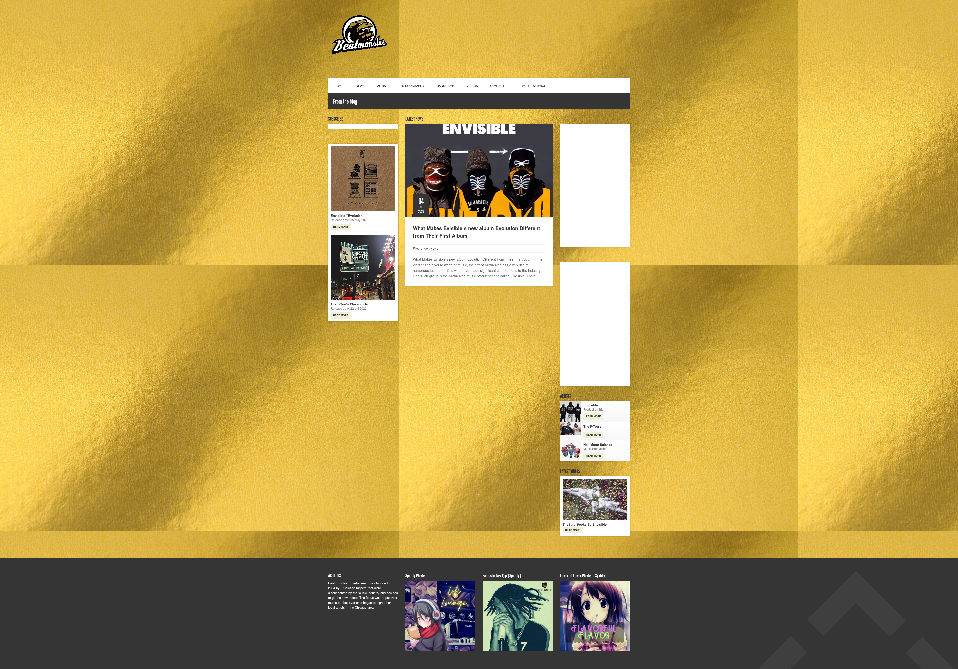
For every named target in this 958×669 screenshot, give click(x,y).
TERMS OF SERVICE (531, 85)
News (434, 248)
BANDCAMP (445, 85)
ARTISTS (383, 85)
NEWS (360, 85)
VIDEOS (472, 85)
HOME (338, 85)
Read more (340, 226)
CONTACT (497, 85)
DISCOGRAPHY (413, 85)
